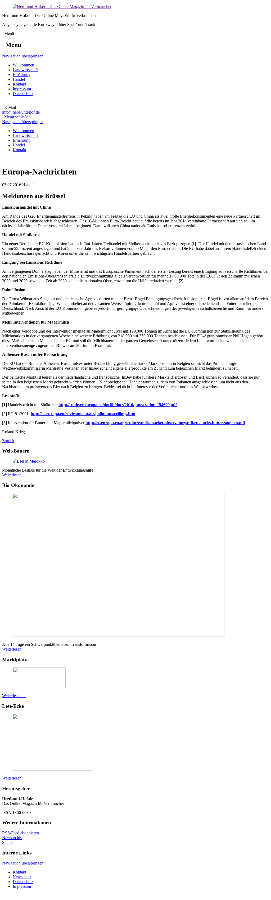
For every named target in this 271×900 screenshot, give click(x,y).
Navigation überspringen (22, 56)
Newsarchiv (12, 837)
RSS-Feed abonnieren (20, 833)
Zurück (8, 440)
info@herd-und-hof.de (21, 112)
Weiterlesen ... (14, 475)
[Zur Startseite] (62, 6)
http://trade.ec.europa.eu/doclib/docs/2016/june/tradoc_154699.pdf (117, 404)
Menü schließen (16, 117)
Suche (7, 842)
